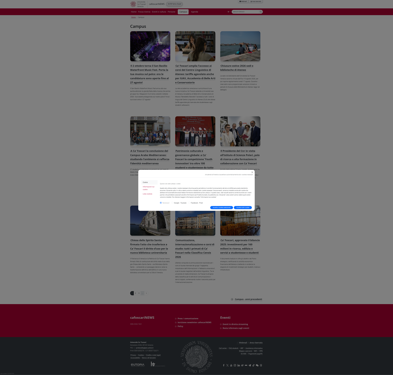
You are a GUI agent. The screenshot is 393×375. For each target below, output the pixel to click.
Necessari (165, 203)
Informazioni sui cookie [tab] (148, 188)
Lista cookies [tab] (147, 194)
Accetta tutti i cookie (242, 207)
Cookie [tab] (145, 182)
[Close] (252, 172)
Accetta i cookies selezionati (221, 207)
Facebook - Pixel (197, 203)
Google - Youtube (180, 203)
